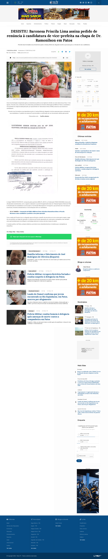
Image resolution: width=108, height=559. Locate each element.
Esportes (29, 24)
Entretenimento (38, 24)
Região (59, 24)
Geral (22, 24)
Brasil (65, 24)
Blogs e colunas (84, 262)
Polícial (53, 24)
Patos (78, 24)
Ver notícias (88, 69)
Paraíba (85, 24)
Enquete (81, 420)
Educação (72, 24)
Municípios (82, 302)
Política (46, 24)
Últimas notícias (84, 136)
